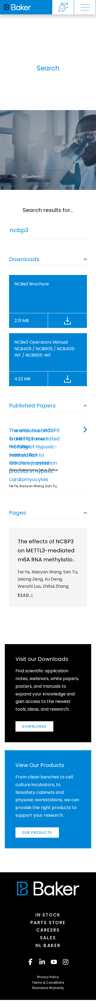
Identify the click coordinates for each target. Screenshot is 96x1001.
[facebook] (30, 962)
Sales (48, 938)
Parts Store (48, 922)
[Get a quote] (63, 7)
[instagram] (65, 962)
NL (48, 945)
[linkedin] (42, 962)
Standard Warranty (48, 988)
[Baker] (48, 888)
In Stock (48, 915)
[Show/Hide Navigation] (85, 7)
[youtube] (54, 962)
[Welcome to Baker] (17, 7)
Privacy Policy (48, 977)
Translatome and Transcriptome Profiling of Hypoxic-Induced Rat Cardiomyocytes (33, 446)
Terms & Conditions (48, 982)
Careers (48, 930)
